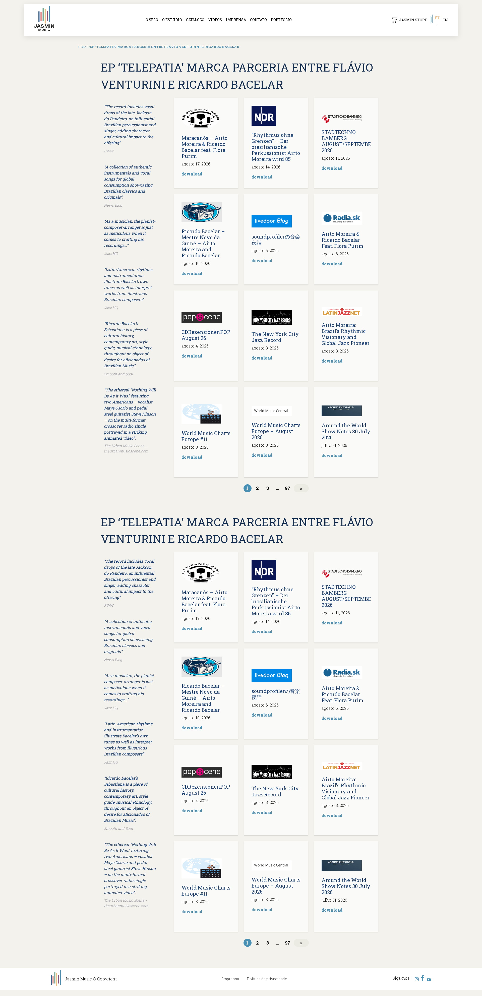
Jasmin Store (413, 20)
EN (445, 20)
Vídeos (215, 19)
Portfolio (281, 19)
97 (287, 488)
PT (437, 17)
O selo (152, 19)
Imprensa (236, 19)
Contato (258, 19)
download (192, 174)
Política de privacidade (267, 978)
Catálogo (195, 19)
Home (83, 46)
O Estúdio (172, 19)
